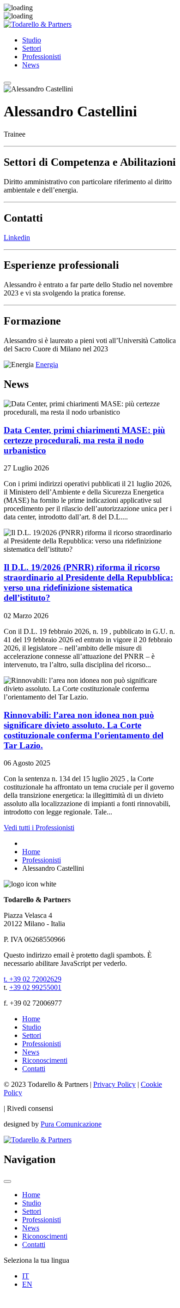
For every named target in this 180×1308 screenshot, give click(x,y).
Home (31, 1019)
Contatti (33, 1069)
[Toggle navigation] (7, 83)
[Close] (7, 1181)
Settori (31, 48)
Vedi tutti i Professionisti (39, 828)
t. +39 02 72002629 (32, 979)
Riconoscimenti (44, 1060)
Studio (31, 40)
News (30, 65)
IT (25, 1276)
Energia (47, 364)
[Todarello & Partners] (38, 24)
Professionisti (41, 56)
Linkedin (17, 237)
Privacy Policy (114, 1084)
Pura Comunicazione (71, 1124)
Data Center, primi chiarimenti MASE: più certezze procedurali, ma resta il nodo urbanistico (84, 440)
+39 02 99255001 (35, 987)
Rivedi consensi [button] (30, 1108)
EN (27, 1284)
